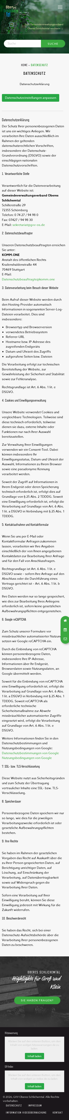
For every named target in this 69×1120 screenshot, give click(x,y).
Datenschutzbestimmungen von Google (30, 753)
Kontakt (58, 1112)
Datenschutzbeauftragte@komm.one (28, 279)
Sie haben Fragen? (37, 1000)
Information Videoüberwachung (26, 1112)
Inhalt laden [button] (34, 1056)
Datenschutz (14, 1105)
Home (24, 65)
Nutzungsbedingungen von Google (27, 758)
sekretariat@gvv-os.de (28, 225)
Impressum (35, 1105)
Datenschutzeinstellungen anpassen (30, 98)
